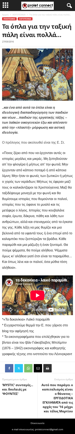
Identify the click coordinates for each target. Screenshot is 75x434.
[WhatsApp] (28, 368)
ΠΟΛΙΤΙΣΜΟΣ (9, 18)
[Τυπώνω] (47, 368)
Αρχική (5, 14)
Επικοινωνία (37, 423)
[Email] (38, 368)
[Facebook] (9, 368)
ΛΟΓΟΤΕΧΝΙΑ (18, 14)
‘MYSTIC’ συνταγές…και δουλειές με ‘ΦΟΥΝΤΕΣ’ (17, 389)
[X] (19, 368)
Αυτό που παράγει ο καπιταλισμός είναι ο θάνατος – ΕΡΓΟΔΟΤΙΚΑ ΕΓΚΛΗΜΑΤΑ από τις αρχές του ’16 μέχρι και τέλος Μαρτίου (57, 398)
